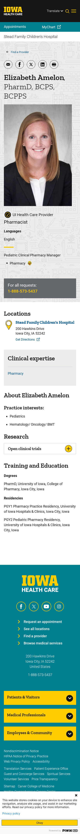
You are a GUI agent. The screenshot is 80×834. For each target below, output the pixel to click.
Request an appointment (43, 622)
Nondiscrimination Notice (21, 751)
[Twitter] (34, 606)
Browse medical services (43, 643)
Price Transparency (45, 779)
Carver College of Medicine (36, 786)
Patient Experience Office (51, 768)
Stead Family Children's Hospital (45, 322)
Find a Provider (20, 52)
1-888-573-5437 (22, 291)
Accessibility (41, 761)
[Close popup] (76, 795)
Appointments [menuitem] (15, 27)
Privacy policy (11, 813)
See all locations (37, 629)
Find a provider (35, 636)
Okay (39, 822)
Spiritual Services (58, 774)
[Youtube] (46, 606)
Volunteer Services (16, 779)
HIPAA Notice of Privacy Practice (26, 756)
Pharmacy (15, 373)
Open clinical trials (24, 448)
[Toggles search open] (68, 11)
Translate (53, 11)
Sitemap (9, 786)
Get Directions (25, 339)
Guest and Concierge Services (24, 774)
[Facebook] (21, 606)
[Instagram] (59, 606)
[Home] (15, 11)
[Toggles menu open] (73, 11)
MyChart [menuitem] (48, 27)
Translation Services (17, 768)
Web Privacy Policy (17, 761)
